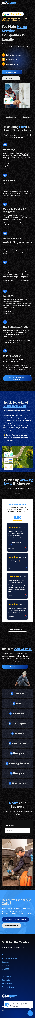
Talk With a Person (11, 926)
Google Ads (6, 962)
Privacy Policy (7, 984)
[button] (31, 3)
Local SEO (5, 969)
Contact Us (6, 980)
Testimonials (6, 976)
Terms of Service (8, 987)
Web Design (6, 955)
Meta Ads (5, 965)
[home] (8, 3)
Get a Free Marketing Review (15, 919)
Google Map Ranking (9, 958)
